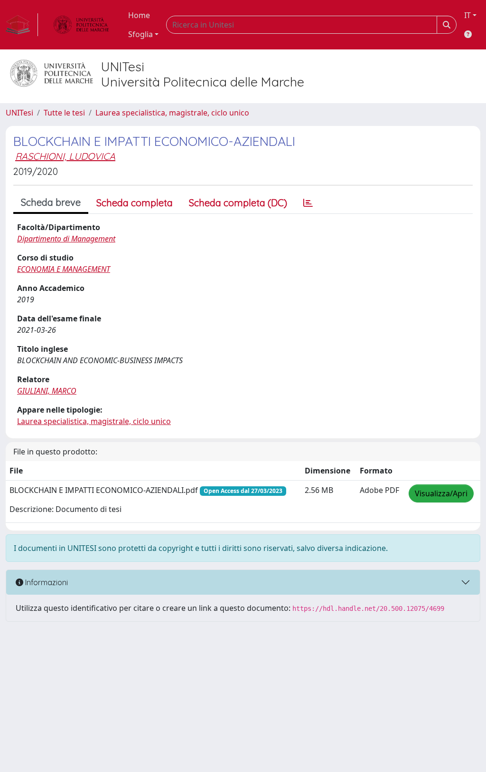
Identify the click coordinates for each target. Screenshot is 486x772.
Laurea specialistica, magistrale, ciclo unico (172, 112)
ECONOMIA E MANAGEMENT (63, 269)
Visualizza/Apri (441, 493)
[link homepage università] (81, 24)
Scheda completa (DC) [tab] (238, 203)
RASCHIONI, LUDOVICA (65, 156)
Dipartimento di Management (66, 238)
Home (139, 15)
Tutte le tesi (64, 112)
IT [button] (467, 15)
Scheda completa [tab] (134, 203)
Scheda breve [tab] (51, 202)
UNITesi (19, 112)
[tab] (308, 203)
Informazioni (45, 582)
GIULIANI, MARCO (46, 391)
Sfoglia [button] (140, 34)
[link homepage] (22, 24)
